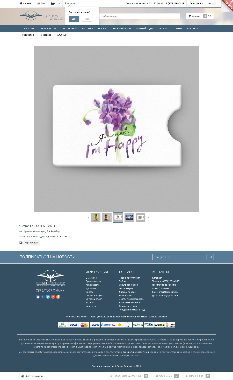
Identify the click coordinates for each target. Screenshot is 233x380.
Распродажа (125, 295)
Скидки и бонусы (121, 28)
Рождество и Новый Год (132, 309)
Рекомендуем (126, 288)
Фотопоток (28, 35)
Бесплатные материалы (131, 299)
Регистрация (196, 3)
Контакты (192, 28)
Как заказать (69, 28)
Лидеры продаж (127, 292)
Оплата (102, 28)
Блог (43, 3)
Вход (211, 3)
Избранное (45, 35)
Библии (123, 281)
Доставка (87, 28)
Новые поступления (129, 278)
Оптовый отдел (144, 28)
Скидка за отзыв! (128, 306)
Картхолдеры (32, 242)
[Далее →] (116, 129)
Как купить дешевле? (130, 302)
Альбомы (62, 35)
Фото (57, 3)
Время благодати (36, 236)
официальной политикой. (136, 352)
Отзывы (177, 28)
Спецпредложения (128, 285)
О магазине (28, 28)
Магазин (26, 3)
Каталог (163, 28)
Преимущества (48, 28)
